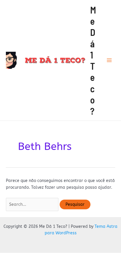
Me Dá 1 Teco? (93, 60)
